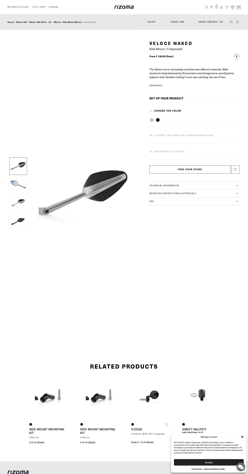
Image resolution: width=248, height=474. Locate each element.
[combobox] (152, 22)
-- (29, 22)
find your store (190, 169)
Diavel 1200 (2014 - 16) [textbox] (210, 22)
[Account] (221, 7)
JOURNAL (54, 7)
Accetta (209, 462)
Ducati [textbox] (152, 22)
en (239, 7)
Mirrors (57, 22)
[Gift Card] (232, 7)
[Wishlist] (226, 7)
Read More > (156, 85)
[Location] (211, 7)
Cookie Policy (197, 469)
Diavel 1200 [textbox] (177, 22)
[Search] (206, 7)
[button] (242, 436)
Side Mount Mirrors (72, 22)
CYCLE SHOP (39, 7)
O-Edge (136, 429)
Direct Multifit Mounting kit (194, 431)
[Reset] (237, 22)
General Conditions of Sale (214, 469)
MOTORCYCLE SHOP (18, 7)
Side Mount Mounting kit (46, 431)
